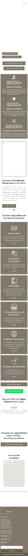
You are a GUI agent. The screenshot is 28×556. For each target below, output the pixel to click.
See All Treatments (14, 384)
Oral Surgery (14, 286)
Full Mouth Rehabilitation (14, 366)
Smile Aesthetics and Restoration (14, 313)
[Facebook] (2, 514)
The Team (9, 206)
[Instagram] (4, 514)
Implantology (14, 233)
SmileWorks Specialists (14, 339)
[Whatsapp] (12, 514)
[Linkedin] (9, 514)
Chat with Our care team (12, 56)
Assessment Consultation (14, 260)
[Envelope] (7, 514)
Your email (3, 545)
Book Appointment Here (14, 444)
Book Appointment (10, 53)
